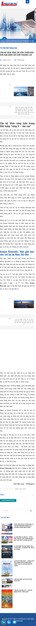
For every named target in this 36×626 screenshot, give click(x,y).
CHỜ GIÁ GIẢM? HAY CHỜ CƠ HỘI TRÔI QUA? (23, 580)
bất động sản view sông (17, 465)
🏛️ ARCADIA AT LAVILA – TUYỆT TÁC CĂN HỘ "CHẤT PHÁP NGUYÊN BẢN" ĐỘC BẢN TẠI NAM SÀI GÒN (23, 538)
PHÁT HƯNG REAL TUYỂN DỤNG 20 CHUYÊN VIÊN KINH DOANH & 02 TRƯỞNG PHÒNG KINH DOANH (23, 525)
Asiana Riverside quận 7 (8, 500)
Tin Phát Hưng (20, 60)
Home (3, 41)
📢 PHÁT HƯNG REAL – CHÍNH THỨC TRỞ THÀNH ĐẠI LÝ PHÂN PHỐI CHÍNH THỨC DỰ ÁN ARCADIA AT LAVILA (24, 563)
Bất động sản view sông (8, 65)
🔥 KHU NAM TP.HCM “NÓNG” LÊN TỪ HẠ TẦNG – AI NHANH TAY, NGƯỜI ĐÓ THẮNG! (24, 547)
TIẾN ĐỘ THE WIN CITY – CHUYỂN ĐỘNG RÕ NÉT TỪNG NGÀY (23, 591)
